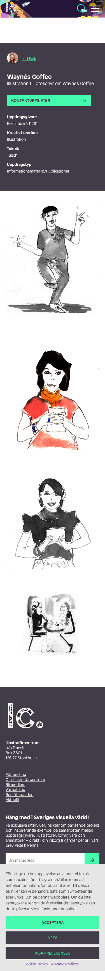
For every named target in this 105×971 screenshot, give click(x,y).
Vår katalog (15, 789)
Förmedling (16, 774)
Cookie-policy (36, 964)
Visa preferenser (52, 953)
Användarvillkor (64, 964)
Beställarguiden (19, 794)
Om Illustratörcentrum (25, 779)
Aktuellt (12, 799)
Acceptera (52, 922)
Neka (52, 937)
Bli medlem (15, 784)
